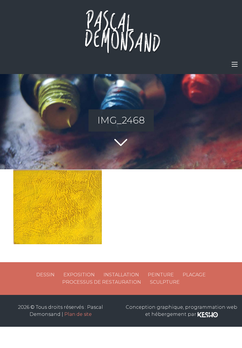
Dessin (45, 275)
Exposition (79, 275)
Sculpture (165, 282)
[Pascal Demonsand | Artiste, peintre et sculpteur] (121, 29)
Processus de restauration (101, 282)
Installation (121, 275)
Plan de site (78, 314)
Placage (194, 275)
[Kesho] (207, 314)
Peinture (161, 275)
